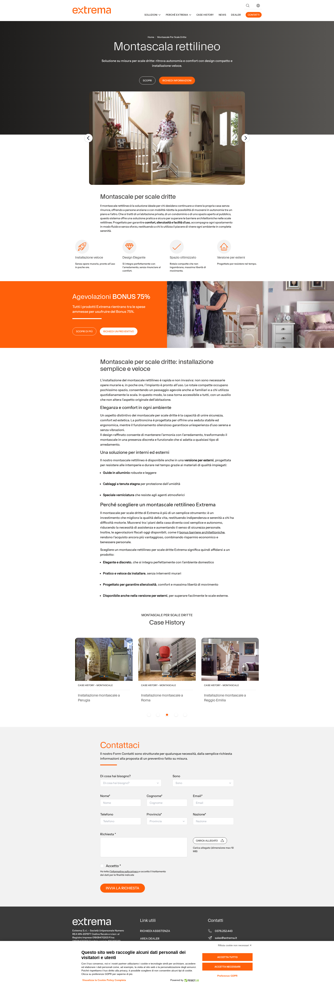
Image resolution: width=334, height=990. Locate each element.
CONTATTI (254, 14)
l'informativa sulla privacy (124, 871)
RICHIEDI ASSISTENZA (155, 931)
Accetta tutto (227, 957)
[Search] (247, 5)
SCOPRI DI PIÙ (84, 331)
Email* (198, 796)
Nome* (105, 796)
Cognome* (154, 796)
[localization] (258, 5)
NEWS (222, 14)
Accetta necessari (227, 966)
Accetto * (113, 866)
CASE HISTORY (205, 14)
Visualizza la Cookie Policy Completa (104, 980)
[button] (258, 5)
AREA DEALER (150, 938)
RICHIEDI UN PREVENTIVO (118, 331)
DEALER (236, 14)
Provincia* (154, 814)
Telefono (106, 814)
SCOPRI (147, 80)
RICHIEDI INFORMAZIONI (177, 80)
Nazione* (199, 814)
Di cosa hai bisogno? (115, 776)
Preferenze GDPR (227, 975)
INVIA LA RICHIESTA (122, 888)
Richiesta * (108, 834)
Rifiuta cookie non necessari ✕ (235, 945)
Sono (176, 776)
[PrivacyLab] (191, 980)
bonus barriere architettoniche (201, 532)
